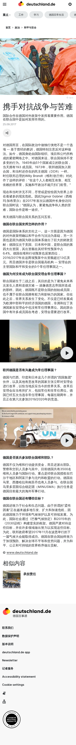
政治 (17, 27)
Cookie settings (13, 684)
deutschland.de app (16, 652)
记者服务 (7, 668)
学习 (36, 14)
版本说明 (7, 644)
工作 (21, 14)
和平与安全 (30, 27)
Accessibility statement (19, 676)
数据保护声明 (10, 636)
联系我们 (7, 627)
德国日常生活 (56, 14)
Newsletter (10, 660)
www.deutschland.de (22, 552)
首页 (8, 27)
